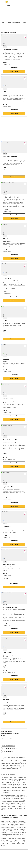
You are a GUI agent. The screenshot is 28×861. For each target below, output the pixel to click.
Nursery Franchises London (7, 751)
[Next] (26, 733)
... (3, 5)
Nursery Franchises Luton (7, 742)
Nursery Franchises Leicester (8, 738)
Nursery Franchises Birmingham (8, 748)
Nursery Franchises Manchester (8, 745)
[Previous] (23, 733)
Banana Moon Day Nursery (8, 805)
